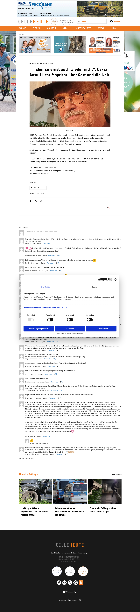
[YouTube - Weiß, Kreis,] (64, 582)
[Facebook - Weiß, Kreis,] (59, 582)
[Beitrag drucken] (47, 201)
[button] (67, 28)
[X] (70, 582)
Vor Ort (32, 193)
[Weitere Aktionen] (109, 63)
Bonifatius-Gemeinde (38, 188)
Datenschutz (72, 600)
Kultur (42, 193)
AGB (80, 600)
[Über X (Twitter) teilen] (36, 201)
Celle (37, 193)
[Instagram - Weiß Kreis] (75, 582)
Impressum (62, 600)
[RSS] (81, 582)
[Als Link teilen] (41, 201)
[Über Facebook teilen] (31, 201)
